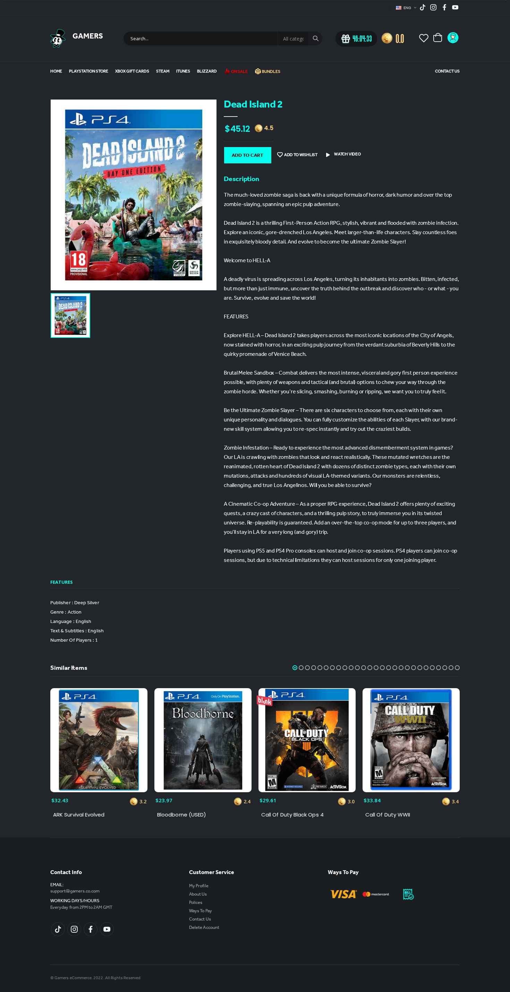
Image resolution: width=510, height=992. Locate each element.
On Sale (239, 72)
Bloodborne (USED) (181, 814)
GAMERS (88, 37)
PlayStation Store (88, 72)
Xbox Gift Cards (132, 72)
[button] (295, 668)
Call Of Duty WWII (387, 814)
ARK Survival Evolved (79, 814)
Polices (195, 903)
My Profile (199, 886)
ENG (407, 8)
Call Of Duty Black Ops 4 (292, 814)
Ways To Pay (200, 911)
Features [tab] (61, 582)
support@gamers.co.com (75, 891)
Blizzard (207, 72)
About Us (198, 894)
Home (56, 72)
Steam (162, 72)
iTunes (183, 72)
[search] (315, 38)
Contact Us (447, 72)
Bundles (270, 72)
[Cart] (438, 38)
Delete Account (204, 928)
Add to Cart (247, 156)
